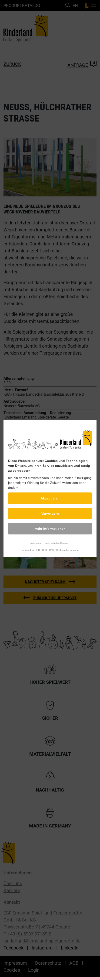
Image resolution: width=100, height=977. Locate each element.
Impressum (35, 543)
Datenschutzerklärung (56, 543)
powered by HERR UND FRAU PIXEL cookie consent (50, 550)
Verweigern (50, 513)
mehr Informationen (50, 528)
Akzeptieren (50, 498)
